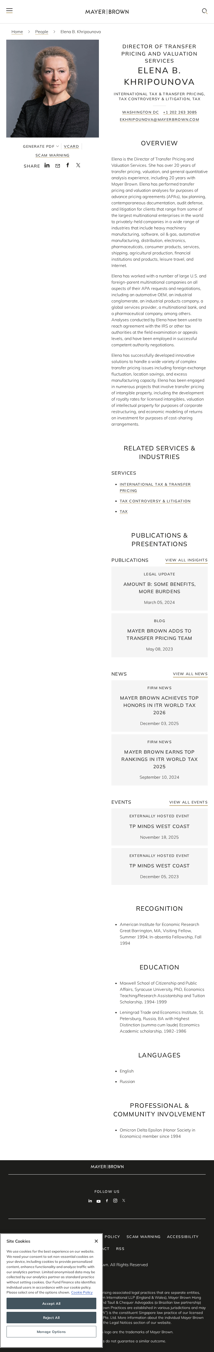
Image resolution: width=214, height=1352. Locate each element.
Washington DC (140, 112)
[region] (51, 1290)
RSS (120, 1248)
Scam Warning (52, 155)
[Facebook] (107, 1201)
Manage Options (51, 1332)
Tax (124, 511)
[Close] (96, 1241)
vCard (71, 146)
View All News (190, 673)
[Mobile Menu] (9, 11)
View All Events (188, 802)
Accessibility (183, 1236)
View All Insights (186, 560)
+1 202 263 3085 (180, 112)
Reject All (51, 1317)
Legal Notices (121, 1322)
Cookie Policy (82, 1292)
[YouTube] (99, 1201)
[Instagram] (115, 1201)
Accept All (51, 1303)
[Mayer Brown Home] (106, 11)
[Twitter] (124, 1201)
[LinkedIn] (90, 1201)
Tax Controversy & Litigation (155, 501)
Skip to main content (25, 4)
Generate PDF (39, 146)
